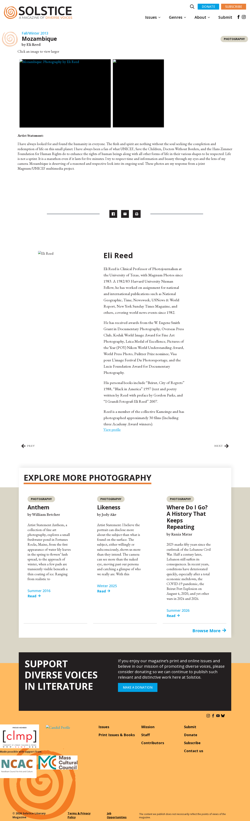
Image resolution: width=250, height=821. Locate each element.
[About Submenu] (210, 17)
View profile (112, 429)
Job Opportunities (117, 815)
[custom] (223, 716)
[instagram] (243, 17)
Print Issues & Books (116, 734)
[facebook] (238, 17)
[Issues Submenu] (160, 17)
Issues (151, 17)
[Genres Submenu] (186, 17)
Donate (190, 734)
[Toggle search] (192, 7)
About (200, 17)
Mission (147, 726)
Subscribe (192, 742)
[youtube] (218, 716)
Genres (175, 17)
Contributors (152, 742)
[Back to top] (241, 812)
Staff (145, 734)
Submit (225, 17)
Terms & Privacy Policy (79, 815)
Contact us (193, 750)
